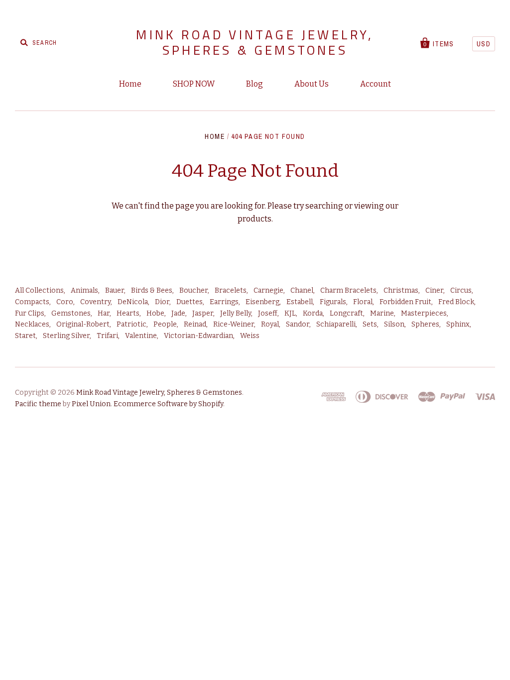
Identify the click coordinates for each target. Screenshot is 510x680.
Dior (162, 302)
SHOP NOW (194, 84)
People (165, 324)
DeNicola (133, 302)
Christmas (400, 290)
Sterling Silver (66, 336)
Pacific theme (38, 404)
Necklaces (32, 324)
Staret (25, 336)
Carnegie (268, 290)
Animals (84, 290)
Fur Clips (29, 313)
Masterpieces (424, 313)
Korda (313, 313)
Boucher (193, 290)
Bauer (114, 290)
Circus (461, 290)
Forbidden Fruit (405, 302)
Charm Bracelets (348, 290)
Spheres (425, 324)
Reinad (195, 324)
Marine (382, 313)
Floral (363, 302)
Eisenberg (262, 302)
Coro (64, 302)
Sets (370, 324)
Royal (270, 324)
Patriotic (131, 324)
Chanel (301, 290)
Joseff (267, 313)
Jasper (202, 313)
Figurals (333, 302)
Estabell (299, 302)
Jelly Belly (235, 313)
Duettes (189, 302)
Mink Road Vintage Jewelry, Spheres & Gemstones (255, 42)
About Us (311, 84)
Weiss (249, 336)
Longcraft (346, 313)
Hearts (128, 313)
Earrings (224, 302)
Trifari (107, 336)
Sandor (297, 324)
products (254, 219)
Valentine (141, 336)
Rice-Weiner (233, 324)
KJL (290, 313)
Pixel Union (91, 404)
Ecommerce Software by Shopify (168, 404)
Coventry (95, 302)
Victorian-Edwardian (198, 336)
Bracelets (231, 290)
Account (375, 84)
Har (104, 313)
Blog (254, 84)
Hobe (155, 313)
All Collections (39, 290)
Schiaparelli (336, 324)
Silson (394, 324)
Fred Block (456, 302)
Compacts (32, 302)
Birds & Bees (151, 290)
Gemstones (71, 313)
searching (324, 206)
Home (130, 84)
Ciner (434, 290)
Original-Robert (83, 324)
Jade (178, 313)
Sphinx (458, 324)
